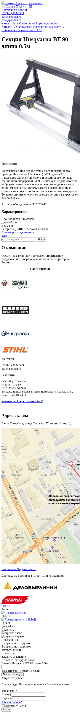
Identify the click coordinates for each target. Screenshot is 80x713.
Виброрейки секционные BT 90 (21, 30)
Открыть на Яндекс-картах (18, 569)
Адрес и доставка (47, 23)
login (4, 235)
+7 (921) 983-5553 (12, 13)
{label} (5, 606)
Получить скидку (12, 674)
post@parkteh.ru (11, 16)
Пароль (6, 698)
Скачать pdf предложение (17, 232)
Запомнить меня (15, 705)
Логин (5, 694)
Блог (15, 23)
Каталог (6, 23)
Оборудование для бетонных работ (38, 26)
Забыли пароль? (11, 702)
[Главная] (14, 3)
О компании (35, 3)
